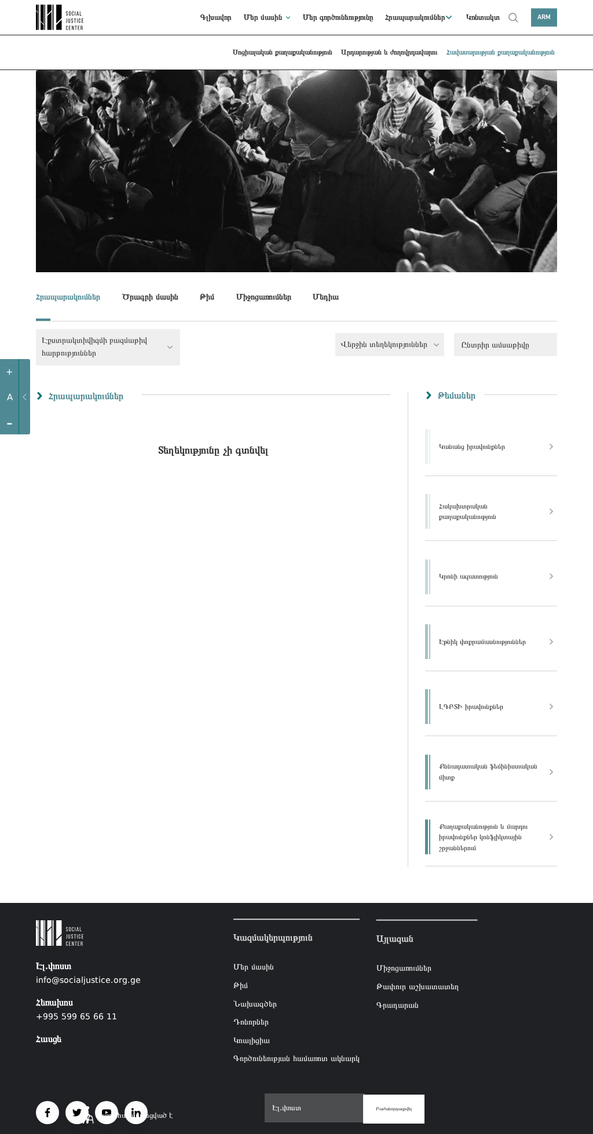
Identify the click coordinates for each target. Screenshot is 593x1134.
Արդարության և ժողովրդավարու (389, 52)
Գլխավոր (216, 17)
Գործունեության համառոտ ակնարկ (296, 1058)
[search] (513, 17)
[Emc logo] (61, 17)
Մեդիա (326, 296)
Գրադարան (397, 1004)
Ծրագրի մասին (150, 296)
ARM (544, 17)
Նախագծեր (255, 1003)
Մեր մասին (263, 17)
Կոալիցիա (251, 1040)
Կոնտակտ (483, 17)
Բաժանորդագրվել (394, 1108)
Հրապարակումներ (415, 17)
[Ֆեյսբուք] (47, 1112)
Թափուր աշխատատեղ (417, 986)
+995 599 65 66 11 (76, 1016)
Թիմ (207, 296)
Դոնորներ (251, 1021)
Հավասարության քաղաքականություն (500, 52)
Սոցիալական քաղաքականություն (282, 52)
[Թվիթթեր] (77, 1112)
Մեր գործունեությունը (338, 17)
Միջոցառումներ (263, 296)
